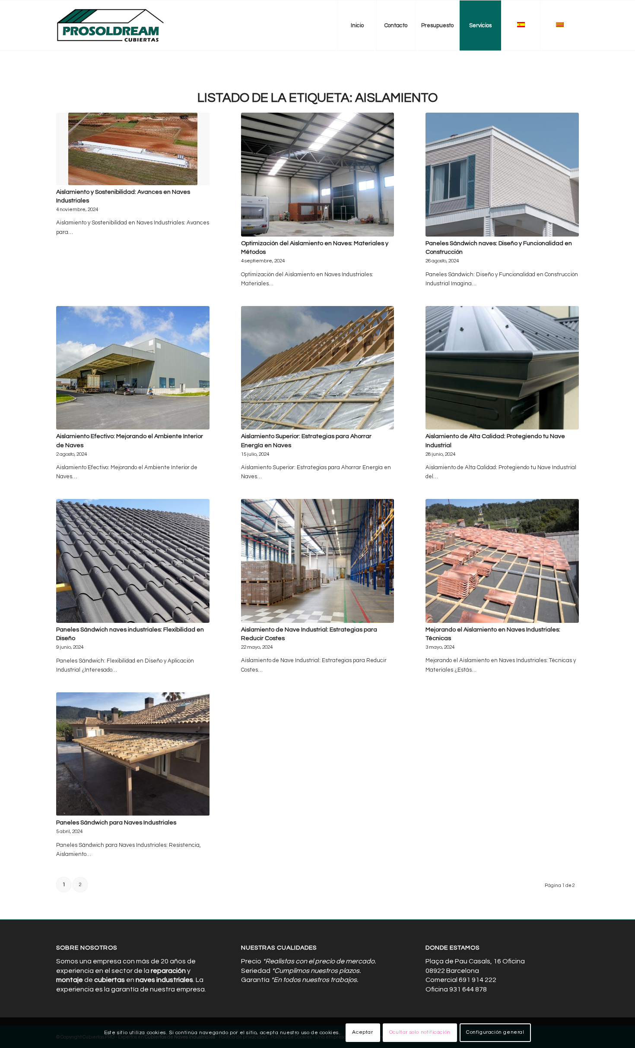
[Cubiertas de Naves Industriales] (110, 25)
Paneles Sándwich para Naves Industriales (116, 822)
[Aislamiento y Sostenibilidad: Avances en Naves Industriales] (133, 149)
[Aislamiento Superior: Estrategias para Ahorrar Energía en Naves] (317, 368)
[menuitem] (356, 25)
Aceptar (362, 1032)
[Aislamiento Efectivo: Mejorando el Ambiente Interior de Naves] (133, 368)
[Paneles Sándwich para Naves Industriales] (133, 754)
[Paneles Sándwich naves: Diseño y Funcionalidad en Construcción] (502, 175)
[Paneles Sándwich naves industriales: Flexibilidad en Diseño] (133, 561)
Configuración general (495, 1032)
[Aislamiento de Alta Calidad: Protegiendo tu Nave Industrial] (502, 368)
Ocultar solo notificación (420, 1032)
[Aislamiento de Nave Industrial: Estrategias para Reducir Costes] (317, 561)
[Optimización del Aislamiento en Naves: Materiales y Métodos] (317, 175)
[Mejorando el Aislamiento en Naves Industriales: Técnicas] (502, 561)
